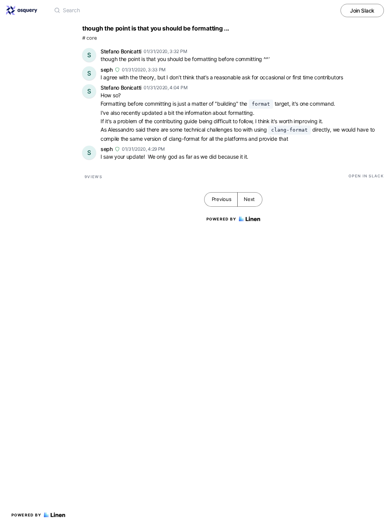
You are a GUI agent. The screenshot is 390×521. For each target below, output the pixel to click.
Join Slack (362, 10)
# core (89, 38)
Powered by (26, 515)
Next (249, 199)
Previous (222, 199)
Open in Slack (366, 176)
